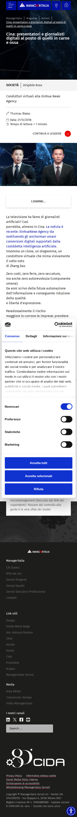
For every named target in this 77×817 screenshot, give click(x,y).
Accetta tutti (38, 462)
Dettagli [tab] (31, 336)
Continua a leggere (47, 133)
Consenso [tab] (12, 336)
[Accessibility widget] (71, 811)
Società (45, 18)
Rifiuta (38, 489)
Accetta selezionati (38, 476)
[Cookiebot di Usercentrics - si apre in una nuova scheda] (54, 324)
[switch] (66, 419)
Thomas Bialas (20, 113)
